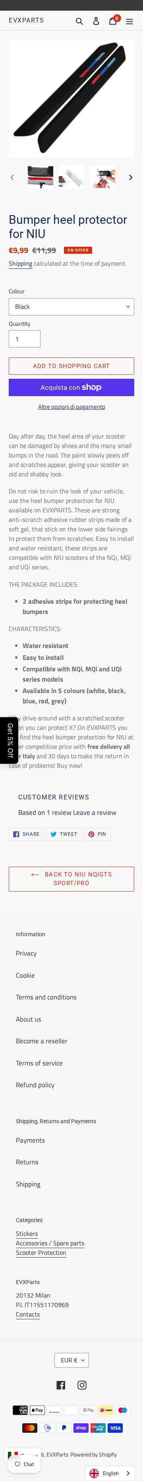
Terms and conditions (46, 997)
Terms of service (39, 1063)
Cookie (25, 975)
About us (28, 1019)
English (111, 1473)
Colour (17, 291)
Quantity (19, 323)
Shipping (20, 263)
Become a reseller (42, 1041)
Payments (30, 1140)
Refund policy (35, 1085)
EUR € (69, 1360)
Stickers (27, 1233)
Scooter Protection (41, 1252)
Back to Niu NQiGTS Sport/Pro (77, 879)
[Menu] (129, 20)
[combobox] (110, 1473)
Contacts (28, 1314)
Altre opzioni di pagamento (71, 406)
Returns (27, 1162)
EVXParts (26, 20)
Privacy (26, 953)
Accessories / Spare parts (50, 1243)
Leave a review (94, 812)
